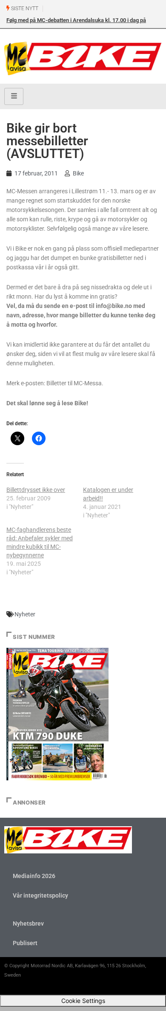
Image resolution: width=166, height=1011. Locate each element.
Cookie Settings (83, 1000)
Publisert (25, 943)
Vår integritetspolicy (40, 895)
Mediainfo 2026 (34, 876)
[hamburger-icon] (13, 96)
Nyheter (24, 614)
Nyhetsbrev (28, 923)
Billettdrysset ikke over (35, 489)
